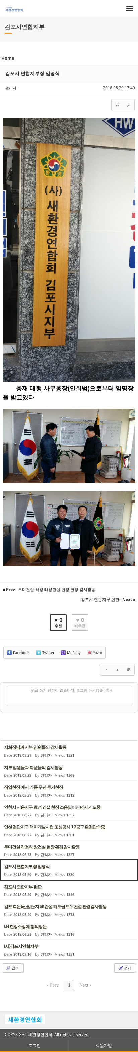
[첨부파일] (128, 669)
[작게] (128, 105)
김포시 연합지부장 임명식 (32, 73)
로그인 (34, 1045)
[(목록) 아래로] (117, 669)
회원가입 (104, 1045)
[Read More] (69, 750)
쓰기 (127, 967)
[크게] (117, 105)
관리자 (10, 87)
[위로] (106, 669)
